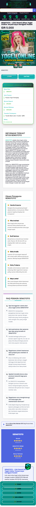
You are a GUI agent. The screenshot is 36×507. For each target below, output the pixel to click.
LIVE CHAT (19, 502)
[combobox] (16, 10)
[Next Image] (34, 48)
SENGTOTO (8, 140)
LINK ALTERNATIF (19, 497)
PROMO (19, 483)
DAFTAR (26, 76)
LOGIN (9, 76)
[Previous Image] (1, 48)
